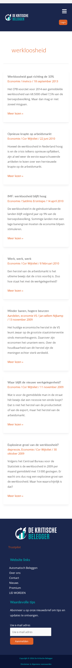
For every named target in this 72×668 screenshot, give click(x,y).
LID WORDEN (17, 593)
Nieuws (13, 583)
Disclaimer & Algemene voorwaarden (36, 664)
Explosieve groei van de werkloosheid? (33, 445)
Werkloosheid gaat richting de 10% (31, 76)
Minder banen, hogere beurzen (28, 311)
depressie (14, 449)
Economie (14, 81)
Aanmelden (21, 641)
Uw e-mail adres (20, 625)
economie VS (29, 316)
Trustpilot (14, 547)
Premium (15, 588)
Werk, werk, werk (19, 258)
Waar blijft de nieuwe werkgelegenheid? (34, 382)
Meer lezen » (15, 113)
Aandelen (13, 316)
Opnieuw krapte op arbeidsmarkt (29, 134)
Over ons (15, 573)
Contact (14, 578)
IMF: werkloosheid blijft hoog (27, 196)
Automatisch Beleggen (23, 568)
